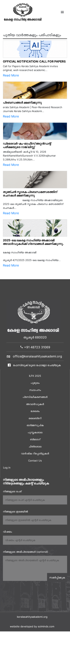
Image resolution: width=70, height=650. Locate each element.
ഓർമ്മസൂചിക (35, 425)
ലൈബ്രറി (35, 418)
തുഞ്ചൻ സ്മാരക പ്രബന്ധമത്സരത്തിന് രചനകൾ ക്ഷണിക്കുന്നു (31, 193)
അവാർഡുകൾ (35, 404)
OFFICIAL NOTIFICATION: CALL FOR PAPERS (34, 61)
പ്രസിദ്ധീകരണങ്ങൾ (35, 396)
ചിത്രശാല (35, 446)
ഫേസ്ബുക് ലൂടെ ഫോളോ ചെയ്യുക (36, 365)
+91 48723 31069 (36, 347)
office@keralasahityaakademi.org (37, 356)
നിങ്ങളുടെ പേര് (12, 491)
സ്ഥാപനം (35, 389)
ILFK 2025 (35, 375)
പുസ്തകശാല (35, 432)
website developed (21, 626)
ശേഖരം (35, 411)
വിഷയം (7, 531)
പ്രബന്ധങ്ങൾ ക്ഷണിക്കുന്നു (22, 102)
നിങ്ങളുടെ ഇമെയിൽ (15, 511)
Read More (11, 75)
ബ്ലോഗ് (35, 439)
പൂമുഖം (35, 382)
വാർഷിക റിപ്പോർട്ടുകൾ (35, 453)
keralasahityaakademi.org (32, 616)
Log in (6, 467)
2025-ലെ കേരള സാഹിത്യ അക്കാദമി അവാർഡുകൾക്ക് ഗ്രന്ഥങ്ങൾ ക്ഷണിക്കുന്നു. (33, 242)
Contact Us (35, 460)
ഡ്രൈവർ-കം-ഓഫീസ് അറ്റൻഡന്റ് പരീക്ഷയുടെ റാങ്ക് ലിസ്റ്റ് (27, 145)
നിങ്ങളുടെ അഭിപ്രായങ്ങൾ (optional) (25, 551)
